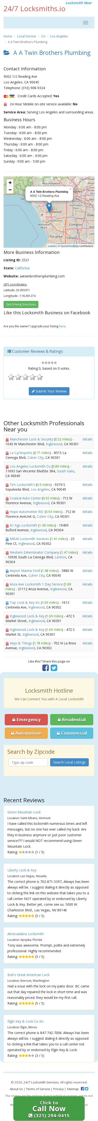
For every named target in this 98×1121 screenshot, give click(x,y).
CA (43, 36)
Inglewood (54, 444)
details (88, 439)
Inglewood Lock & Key (27, 616)
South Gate (65, 471)
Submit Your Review (50, 391)
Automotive (27, 733)
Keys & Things (21, 643)
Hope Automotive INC (27, 511)
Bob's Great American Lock (28, 974)
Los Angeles (59, 36)
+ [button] (10, 183)
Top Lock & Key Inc (25, 602)
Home (8, 36)
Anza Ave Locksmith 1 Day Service (37, 584)
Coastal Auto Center (26, 498)
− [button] (10, 190)
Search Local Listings (69, 762)
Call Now (51, 1109)
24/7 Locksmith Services (41, 1082)
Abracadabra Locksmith (25, 934)
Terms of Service (38, 1089)
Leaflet (52, 246)
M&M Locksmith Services (30, 538)
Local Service (26, 36)
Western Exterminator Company (35, 552)
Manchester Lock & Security (32, 439)
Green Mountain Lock (24, 812)
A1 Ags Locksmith (24, 525)
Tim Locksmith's (23, 484)
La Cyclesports (21, 452)
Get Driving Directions (21, 304)
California (22, 268)
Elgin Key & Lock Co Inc (25, 1021)
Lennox (60, 557)
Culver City (35, 457)
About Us (16, 1089)
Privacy (58, 1089)
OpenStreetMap (69, 246)
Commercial (73, 733)
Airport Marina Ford (25, 570)
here (62, 326)
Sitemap (73, 1089)
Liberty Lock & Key (21, 870)
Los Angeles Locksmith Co (31, 466)
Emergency (27, 719)
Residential (73, 719)
